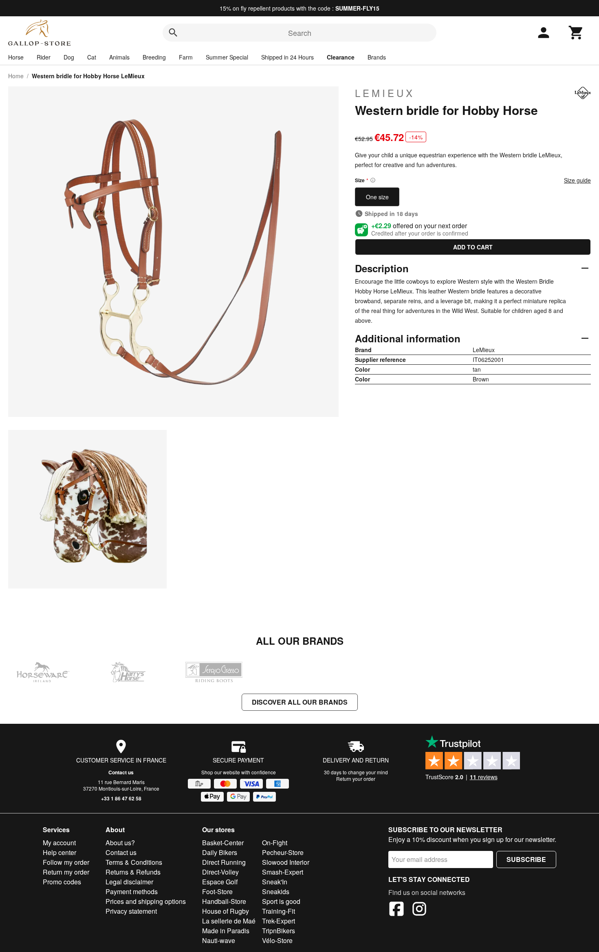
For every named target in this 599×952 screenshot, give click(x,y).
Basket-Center (223, 842)
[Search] (173, 33)
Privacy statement (131, 911)
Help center (59, 852)
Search (299, 32)
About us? (120, 842)
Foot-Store (217, 891)
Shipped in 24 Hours (287, 57)
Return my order (66, 872)
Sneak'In (274, 881)
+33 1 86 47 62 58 (121, 798)
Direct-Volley (220, 872)
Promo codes (62, 881)
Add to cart (473, 247)
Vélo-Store (277, 940)
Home (16, 76)
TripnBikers (278, 930)
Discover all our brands (300, 702)
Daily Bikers (219, 852)
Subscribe (526, 859)
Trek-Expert (278, 921)
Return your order (355, 778)
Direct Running (224, 862)
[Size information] (373, 180)
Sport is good (281, 901)
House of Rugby (225, 911)
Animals (119, 57)
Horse (16, 57)
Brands (377, 57)
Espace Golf (220, 881)
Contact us (121, 772)
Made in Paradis (225, 930)
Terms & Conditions (134, 862)
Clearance (341, 57)
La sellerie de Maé (228, 921)
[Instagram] (419, 910)
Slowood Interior (285, 862)
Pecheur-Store (283, 852)
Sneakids (275, 891)
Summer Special (227, 57)
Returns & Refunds (133, 872)
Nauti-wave (218, 940)
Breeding (154, 57)
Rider (44, 57)
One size (377, 197)
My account (59, 842)
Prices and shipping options (146, 901)
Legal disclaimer (129, 881)
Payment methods (132, 891)
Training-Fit (278, 911)
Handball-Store (224, 901)
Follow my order (66, 862)
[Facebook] (396, 910)
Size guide (577, 180)
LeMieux (385, 92)
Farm (186, 57)
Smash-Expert (282, 872)
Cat (91, 57)
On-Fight (274, 842)
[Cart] (576, 32)
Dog (69, 57)
